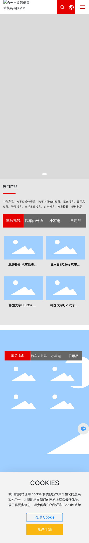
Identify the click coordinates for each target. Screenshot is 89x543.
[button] (44, 174)
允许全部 (44, 529)
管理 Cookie (45, 517)
